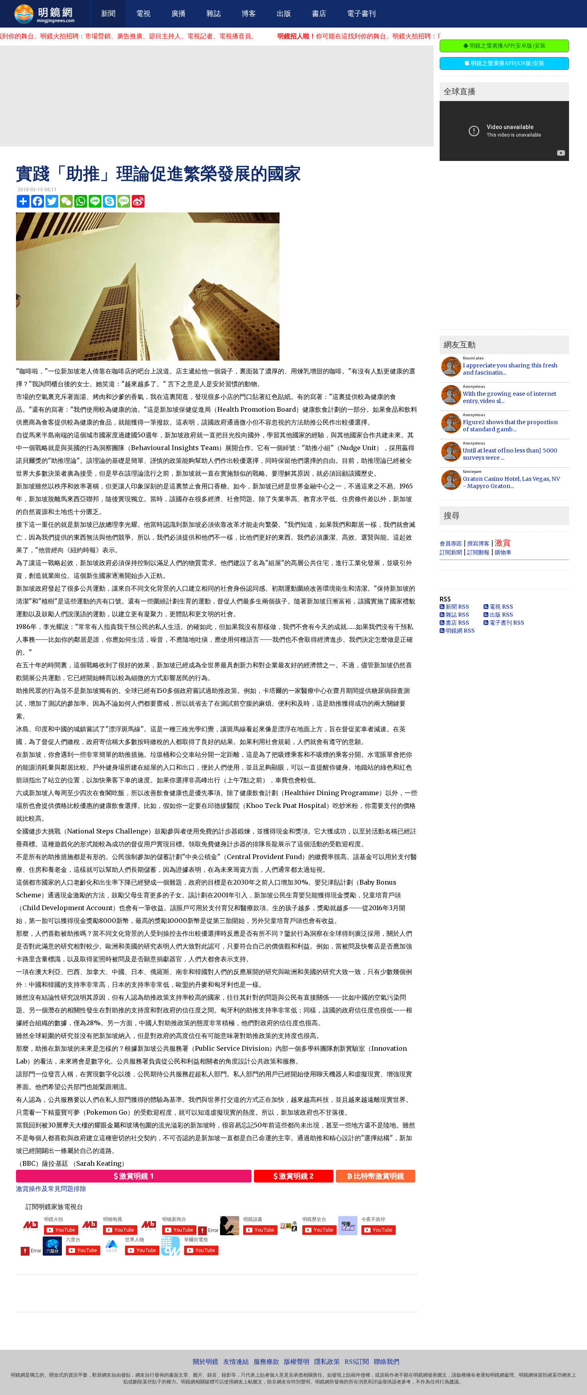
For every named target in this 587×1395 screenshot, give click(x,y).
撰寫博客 (478, 543)
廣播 (178, 14)
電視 (143, 14)
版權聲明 (296, 1361)
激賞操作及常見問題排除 (51, 1188)
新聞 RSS (456, 606)
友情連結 (236, 1361)
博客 (249, 14)
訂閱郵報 (478, 552)
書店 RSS (456, 622)
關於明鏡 (205, 1361)
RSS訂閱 (357, 1361)
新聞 (108, 14)
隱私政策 (327, 1361)
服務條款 (266, 1361)
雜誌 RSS (456, 614)
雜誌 (213, 14)
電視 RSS (500, 606)
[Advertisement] (217, 95)
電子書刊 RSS (506, 622)
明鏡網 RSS (459, 630)
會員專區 (451, 543)
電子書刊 (361, 14)
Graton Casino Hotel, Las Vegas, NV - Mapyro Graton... (511, 482)
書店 (319, 14)
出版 (284, 14)
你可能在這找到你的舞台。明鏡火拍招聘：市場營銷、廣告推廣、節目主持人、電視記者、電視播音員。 (383, 36)
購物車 (503, 552)
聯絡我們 (386, 1361)
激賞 (503, 543)
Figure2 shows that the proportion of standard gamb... (510, 426)
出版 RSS (500, 614)
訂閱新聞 (451, 552)
